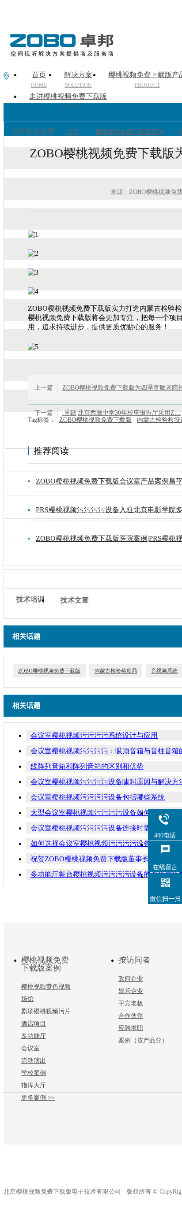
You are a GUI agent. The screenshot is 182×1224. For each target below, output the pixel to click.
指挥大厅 (33, 1085)
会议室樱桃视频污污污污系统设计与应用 (94, 735)
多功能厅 (33, 1036)
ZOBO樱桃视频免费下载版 (95, 420)
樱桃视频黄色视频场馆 (46, 992)
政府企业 (130, 978)
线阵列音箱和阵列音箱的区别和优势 (87, 766)
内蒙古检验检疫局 (116, 671)
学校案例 (33, 1073)
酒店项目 (33, 1023)
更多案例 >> (38, 1097)
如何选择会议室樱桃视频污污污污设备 (90, 843)
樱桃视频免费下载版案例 (129, 132)
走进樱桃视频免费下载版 (68, 101)
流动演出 (33, 1060)
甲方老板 (130, 1003)
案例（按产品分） (143, 1040)
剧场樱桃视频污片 (46, 1011)
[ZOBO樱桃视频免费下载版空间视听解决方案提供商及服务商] (61, 53)
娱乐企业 (130, 991)
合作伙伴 (130, 1015)
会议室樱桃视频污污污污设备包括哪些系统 (97, 797)
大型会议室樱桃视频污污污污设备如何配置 (97, 812)
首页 (72, 132)
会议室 (30, 1048)
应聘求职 (130, 1028)
